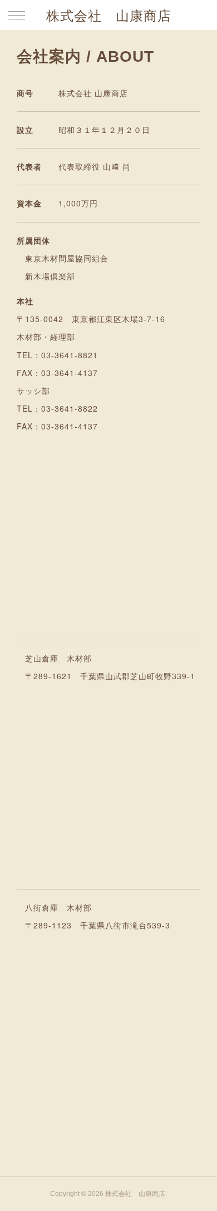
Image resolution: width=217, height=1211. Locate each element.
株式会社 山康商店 (108, 15)
